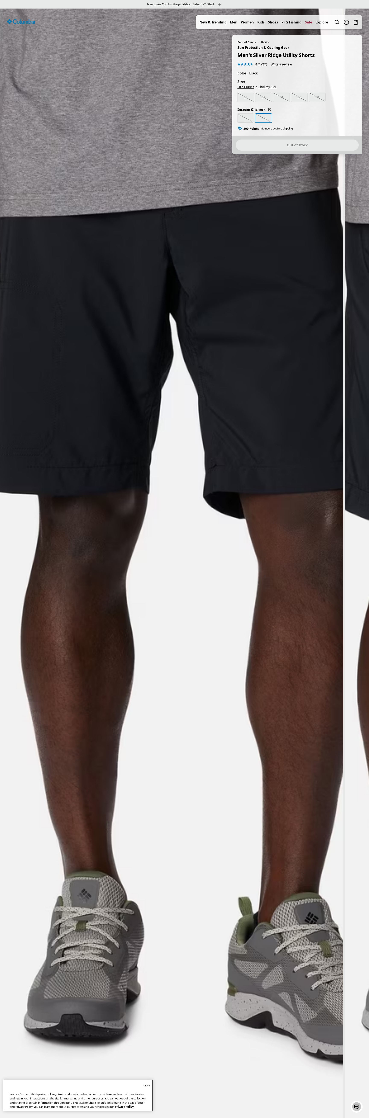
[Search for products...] (337, 22)
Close (147, 1085)
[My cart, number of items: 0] (355, 22)
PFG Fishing (291, 22)
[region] (184, 563)
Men (233, 22)
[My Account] (346, 22)
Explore (321, 22)
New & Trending (213, 22)
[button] (357, 1107)
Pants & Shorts (246, 42)
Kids (261, 22)
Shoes (273, 22)
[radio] (245, 97)
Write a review (281, 64)
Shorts (265, 42)
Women (247, 22)
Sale (308, 22)
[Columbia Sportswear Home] (21, 21)
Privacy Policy (124, 1107)
